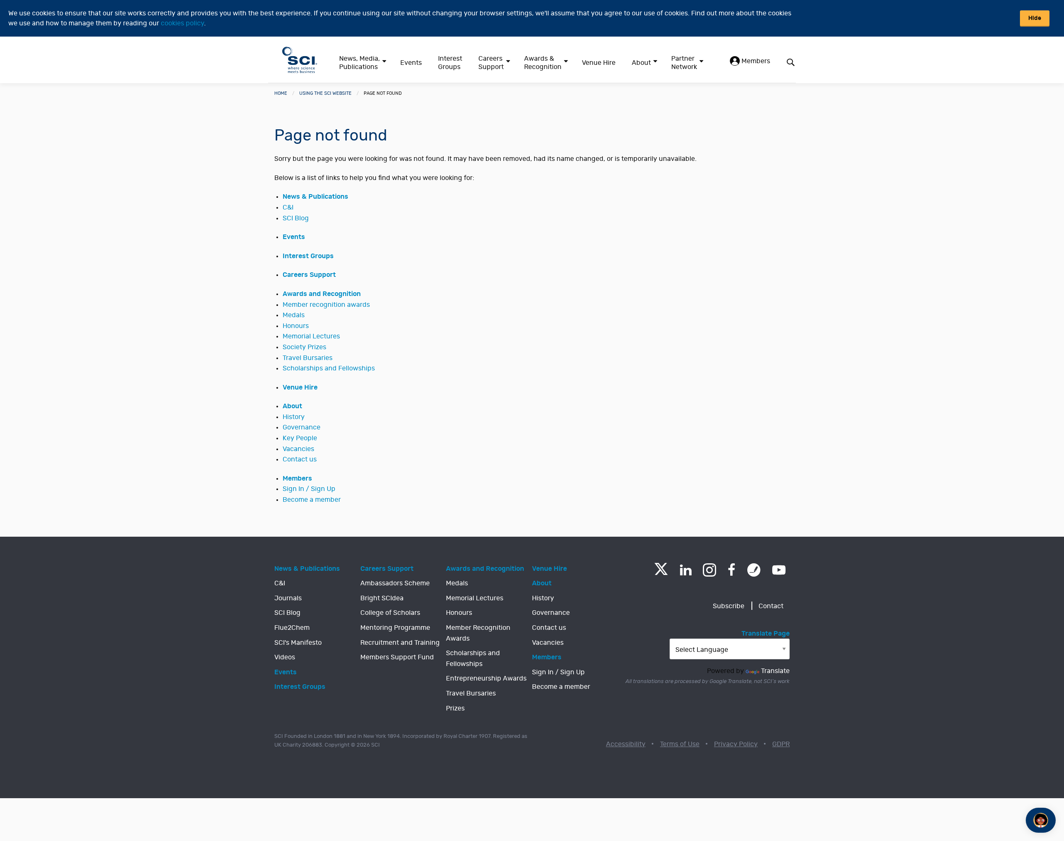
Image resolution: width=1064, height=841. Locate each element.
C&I (288, 207)
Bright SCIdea (382, 598)
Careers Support (491, 62)
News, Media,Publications (359, 62)
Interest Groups (450, 62)
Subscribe (728, 606)
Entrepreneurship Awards (486, 678)
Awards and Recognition (322, 294)
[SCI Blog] (754, 570)
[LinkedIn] (685, 570)
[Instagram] (709, 570)
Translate (775, 671)
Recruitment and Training (400, 642)
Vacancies (298, 449)
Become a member (312, 499)
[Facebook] (732, 570)
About (641, 62)
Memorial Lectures (311, 336)
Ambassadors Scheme (395, 583)
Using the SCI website (325, 93)
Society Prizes (304, 347)
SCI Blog (296, 218)
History (294, 417)
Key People (300, 438)
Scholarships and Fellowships (329, 368)
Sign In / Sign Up (309, 489)
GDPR (781, 744)
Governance (301, 427)
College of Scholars (390, 612)
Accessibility (625, 744)
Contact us (300, 459)
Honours (296, 326)
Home (280, 93)
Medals (294, 315)
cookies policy (182, 23)
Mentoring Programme (395, 627)
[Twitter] (661, 573)
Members (755, 61)
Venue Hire (599, 62)
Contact (771, 606)
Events (411, 62)
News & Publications (315, 196)
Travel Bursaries (307, 358)
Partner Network (684, 62)
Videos (284, 657)
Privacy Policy (736, 744)
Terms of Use (679, 744)
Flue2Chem (292, 627)
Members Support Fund (397, 657)
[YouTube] (779, 570)
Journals (288, 598)
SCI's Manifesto (298, 642)
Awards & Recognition (543, 62)
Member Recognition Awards (478, 633)
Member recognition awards (326, 304)
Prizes (455, 708)
